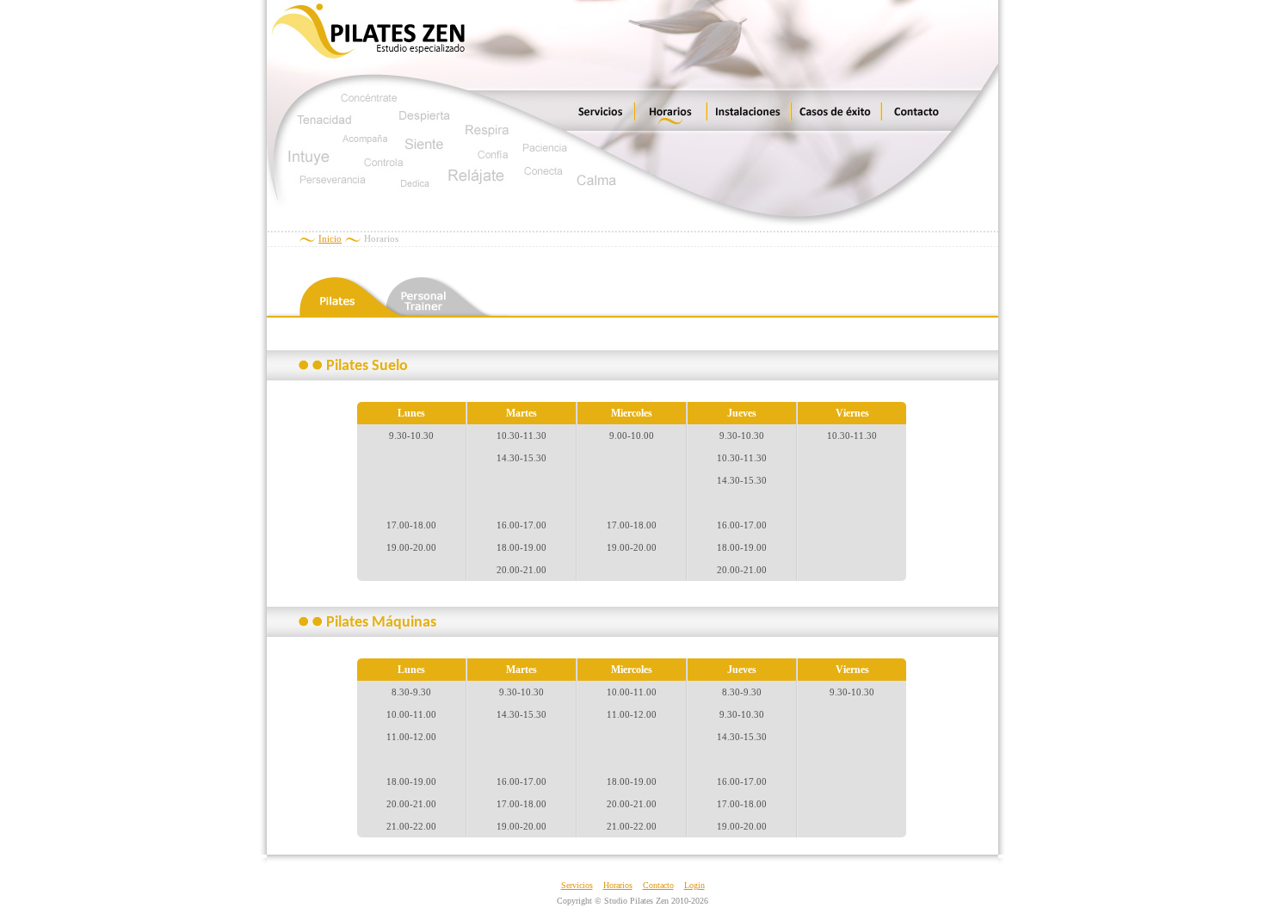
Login (694, 885)
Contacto (658, 885)
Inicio (330, 238)
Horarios (617, 885)
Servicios (577, 885)
